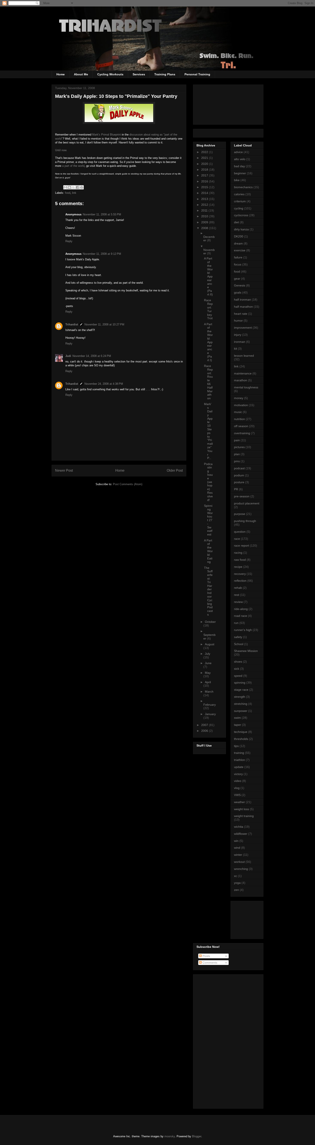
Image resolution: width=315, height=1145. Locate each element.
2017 (205, 175)
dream (238, 243)
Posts (206, 956)
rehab (238, 587)
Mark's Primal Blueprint (106, 134)
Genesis (239, 285)
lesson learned (244, 355)
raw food (240, 559)
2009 (205, 222)
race (237, 538)
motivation (241, 405)
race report (241, 545)
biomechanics (243, 187)
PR (236, 489)
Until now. (61, 150)
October (210, 621)
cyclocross (241, 215)
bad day (239, 166)
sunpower (240, 711)
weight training (244, 816)
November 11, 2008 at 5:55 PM (102, 214)
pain (237, 440)
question (240, 531)
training (239, 752)
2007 (205, 725)
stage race (241, 689)
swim (237, 717)
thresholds (241, 739)
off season (241, 426)
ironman (239, 341)
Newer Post (64, 470)
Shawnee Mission (246, 651)
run (236, 623)
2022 (205, 152)
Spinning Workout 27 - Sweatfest (208, 520)
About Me (81, 74)
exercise (239, 250)
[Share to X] (73, 187)
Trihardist (71, 324)
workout (239, 861)
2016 (205, 181)
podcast (239, 468)
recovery (240, 573)
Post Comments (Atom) (127, 484)
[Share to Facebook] (77, 187)
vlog (237, 788)
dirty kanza (241, 229)
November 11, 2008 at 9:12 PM (102, 253)
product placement (246, 503)
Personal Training (197, 74)
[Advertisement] (253, 919)
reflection (240, 580)
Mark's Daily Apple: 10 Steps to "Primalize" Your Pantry (116, 96)
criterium (240, 201)
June (208, 663)
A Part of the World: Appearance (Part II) (208, 276)
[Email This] (65, 187)
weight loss (241, 809)
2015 (205, 187)
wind (237, 847)
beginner (240, 173)
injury (237, 334)
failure (238, 257)
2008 (205, 228)
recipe (238, 566)
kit (235, 348)
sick (236, 668)
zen (236, 890)
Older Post (175, 470)
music (238, 412)
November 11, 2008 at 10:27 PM (104, 324)
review (238, 602)
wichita (238, 826)
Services (139, 74)
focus (237, 264)
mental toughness (246, 387)
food (67, 192)
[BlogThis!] (69, 187)
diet (236, 222)
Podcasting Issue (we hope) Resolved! (208, 482)
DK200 (238, 236)
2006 (205, 730)
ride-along (241, 609)
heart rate (240, 313)
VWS (237, 795)
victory (238, 774)
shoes (238, 661)
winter (238, 854)
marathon (240, 380)
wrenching (241, 869)
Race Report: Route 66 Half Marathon (208, 382)
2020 (205, 163)
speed (238, 675)
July (207, 653)
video (237, 781)
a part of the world (73, 165)
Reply (68, 241)
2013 (205, 199)
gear (237, 278)
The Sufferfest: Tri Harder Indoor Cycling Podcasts (208, 591)
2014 (205, 193)
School (238, 644)
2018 (205, 169)
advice (238, 152)
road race (240, 615)
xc (235, 876)
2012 (205, 204)
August (209, 644)
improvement (243, 327)
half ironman (242, 299)
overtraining (242, 433)
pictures (239, 447)
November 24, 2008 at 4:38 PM (103, 383)
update (238, 767)
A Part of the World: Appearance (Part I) (208, 342)
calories (239, 194)
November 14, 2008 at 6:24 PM (91, 356)
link (74, 192)
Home (60, 74)
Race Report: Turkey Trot (208, 309)
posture (239, 482)
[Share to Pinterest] (82, 187)
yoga (237, 882)
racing (238, 552)
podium (239, 475)
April (208, 682)
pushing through (245, 521)
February (209, 704)
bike (237, 180)
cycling (238, 208)
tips (236, 746)
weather (239, 802)
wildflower (240, 833)
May (208, 672)
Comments (209, 962)
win (236, 840)
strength (239, 696)
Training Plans (164, 74)
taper (237, 724)
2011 (204, 210)
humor (238, 320)
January (210, 714)
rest (236, 594)
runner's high (243, 630)
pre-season (241, 496)
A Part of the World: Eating (208, 551)
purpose (239, 514)
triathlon (239, 760)
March (209, 691)
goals (237, 292)
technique (240, 732)
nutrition (239, 419)
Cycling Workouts (110, 74)
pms (237, 461)
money (238, 398)
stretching (240, 703)
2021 (205, 158)
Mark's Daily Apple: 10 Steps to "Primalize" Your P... (208, 431)
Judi (68, 356)
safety (238, 637)
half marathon (243, 306)
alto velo (239, 159)
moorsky (169, 1136)
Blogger (196, 1136)
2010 (205, 216)
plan (237, 454)
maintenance (243, 373)
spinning (239, 682)
